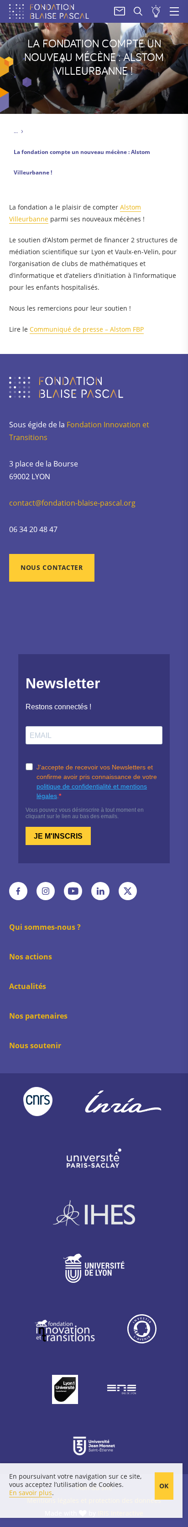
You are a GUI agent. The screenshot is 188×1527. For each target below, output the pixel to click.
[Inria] (123, 1101)
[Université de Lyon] (94, 1270)
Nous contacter (52, 567)
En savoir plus (30, 1492)
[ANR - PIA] (142, 1331)
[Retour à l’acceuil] (51, 11)
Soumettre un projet (156, 11)
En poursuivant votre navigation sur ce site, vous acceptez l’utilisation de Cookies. (75, 1480)
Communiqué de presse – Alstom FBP (87, 329)
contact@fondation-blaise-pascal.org (72, 503)
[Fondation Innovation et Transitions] (64, 1330)
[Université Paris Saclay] (94, 1158)
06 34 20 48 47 (33, 529)
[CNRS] (37, 1101)
